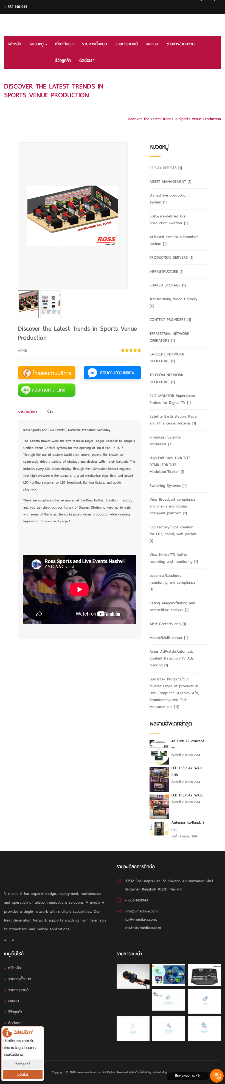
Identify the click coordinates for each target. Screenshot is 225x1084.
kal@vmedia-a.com (140, 919)
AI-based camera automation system (174, 240)
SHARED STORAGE (168, 285)
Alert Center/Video (168, 624)
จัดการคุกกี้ (22, 1064)
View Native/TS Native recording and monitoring (174, 558)
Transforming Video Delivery (173, 302)
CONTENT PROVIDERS (170, 319)
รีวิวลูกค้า (63, 60)
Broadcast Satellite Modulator (165, 440)
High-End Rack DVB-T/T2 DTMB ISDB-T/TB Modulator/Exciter (170, 465)
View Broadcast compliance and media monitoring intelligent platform (172, 506)
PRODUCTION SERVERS (171, 257)
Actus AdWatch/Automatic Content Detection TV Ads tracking (172, 658)
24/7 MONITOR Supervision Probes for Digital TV (172, 399)
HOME (216, 86)
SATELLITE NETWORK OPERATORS (167, 357)
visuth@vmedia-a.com (143, 928)
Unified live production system (168, 198)
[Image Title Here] (133, 976)
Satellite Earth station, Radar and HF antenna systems (174, 419)
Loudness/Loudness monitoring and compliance (172, 582)
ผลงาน (152, 44)
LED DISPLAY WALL (187, 795)
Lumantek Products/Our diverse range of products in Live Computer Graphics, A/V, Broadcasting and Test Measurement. (171, 102)
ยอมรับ (22, 1074)
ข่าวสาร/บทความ (181, 44)
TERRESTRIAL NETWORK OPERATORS (169, 337)
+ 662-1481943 (15, 7)
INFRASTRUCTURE (166, 271)
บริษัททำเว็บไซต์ (138, 1072)
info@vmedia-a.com (141, 911)
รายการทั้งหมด (94, 44)
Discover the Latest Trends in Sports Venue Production (174, 119)
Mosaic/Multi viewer (169, 638)
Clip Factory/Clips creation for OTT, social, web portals (173, 534)
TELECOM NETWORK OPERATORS (166, 378)
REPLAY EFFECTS (166, 168)
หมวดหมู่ (37, 44)
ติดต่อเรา (86, 60)
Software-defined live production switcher (169, 219)
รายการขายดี (127, 44)
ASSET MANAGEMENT (170, 181)
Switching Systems (168, 485)
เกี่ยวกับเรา (64, 44)
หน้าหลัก (14, 44)
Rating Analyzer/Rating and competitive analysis (172, 606)
